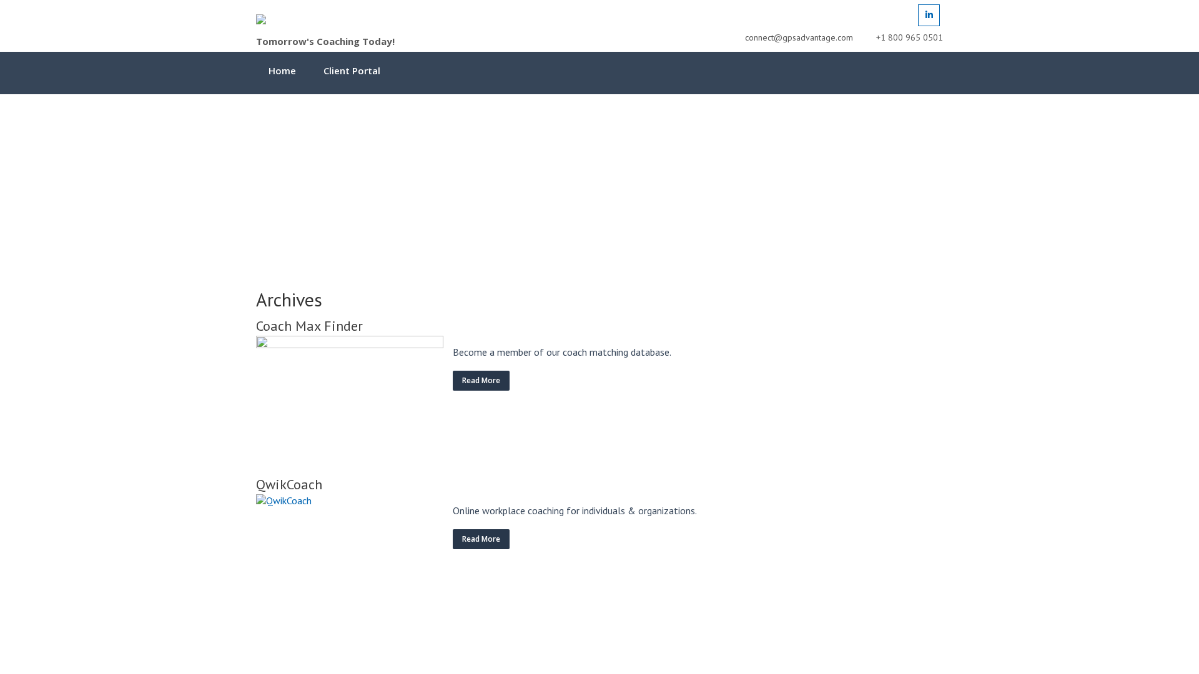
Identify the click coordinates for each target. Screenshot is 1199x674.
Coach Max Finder (309, 326)
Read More (481, 380)
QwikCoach (289, 484)
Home (282, 70)
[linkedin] (929, 15)
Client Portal (351, 70)
